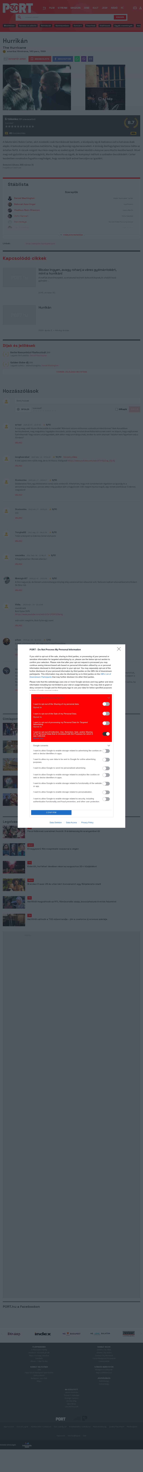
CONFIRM (51, 812)
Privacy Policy (87, 822)
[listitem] (71, 697)
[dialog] (71, 736)
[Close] (119, 649)
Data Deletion (56, 822)
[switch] (106, 704)
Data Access (71, 822)
